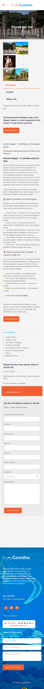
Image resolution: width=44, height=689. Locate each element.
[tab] (22, 85)
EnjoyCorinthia (26, 682)
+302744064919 (19, 599)
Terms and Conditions (10, 616)
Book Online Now (11, 130)
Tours (22, 22)
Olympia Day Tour (10, 364)
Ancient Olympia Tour (13, 392)
